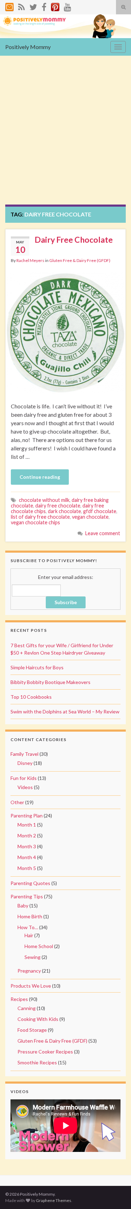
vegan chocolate (90, 517)
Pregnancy (29, 971)
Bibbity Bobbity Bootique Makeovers (50, 682)
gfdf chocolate (99, 511)
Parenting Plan (26, 815)
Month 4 (26, 857)
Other (17, 802)
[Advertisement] (65, 135)
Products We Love (30, 986)
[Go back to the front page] (65, 26)
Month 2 (26, 835)
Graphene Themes (53, 1200)
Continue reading (40, 477)
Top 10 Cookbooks (31, 697)
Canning (26, 1008)
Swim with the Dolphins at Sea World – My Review (64, 711)
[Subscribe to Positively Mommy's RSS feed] (21, 6)
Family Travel (24, 754)
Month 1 (26, 825)
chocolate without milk (44, 500)
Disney (24, 763)
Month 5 (26, 868)
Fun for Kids (23, 778)
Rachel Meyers (30, 260)
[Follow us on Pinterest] (55, 6)
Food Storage (32, 1030)
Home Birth (29, 916)
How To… (27, 927)
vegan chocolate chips (35, 522)
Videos (25, 787)
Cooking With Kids (37, 1019)
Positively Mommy (28, 46)
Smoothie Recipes (37, 1062)
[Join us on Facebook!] (44, 6)
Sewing (32, 957)
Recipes (19, 999)
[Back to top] (115, 1193)
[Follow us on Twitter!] (33, 6)
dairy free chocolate (57, 506)
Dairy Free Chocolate (74, 239)
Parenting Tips (26, 896)
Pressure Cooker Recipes (45, 1052)
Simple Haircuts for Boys (37, 667)
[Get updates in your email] (9, 6)
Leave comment (102, 533)
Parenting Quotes (30, 883)
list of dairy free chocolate (40, 517)
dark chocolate (64, 511)
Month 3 (26, 846)
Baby (22, 906)
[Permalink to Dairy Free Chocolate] (65, 332)
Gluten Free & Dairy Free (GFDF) (79, 260)
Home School (38, 946)
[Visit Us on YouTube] (67, 6)
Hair (28, 935)
